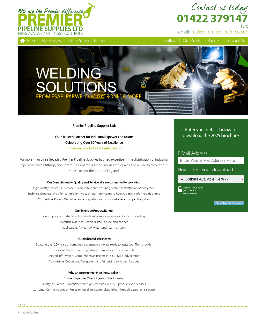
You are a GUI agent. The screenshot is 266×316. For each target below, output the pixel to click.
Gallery (170, 40)
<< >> (94, 148)
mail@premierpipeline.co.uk (213, 32)
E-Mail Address (193, 153)
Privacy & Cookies (28, 312)
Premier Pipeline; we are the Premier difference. (69, 40)
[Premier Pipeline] (57, 34)
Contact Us (235, 40)
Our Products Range (201, 40)
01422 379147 (212, 18)
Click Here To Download (229, 203)
